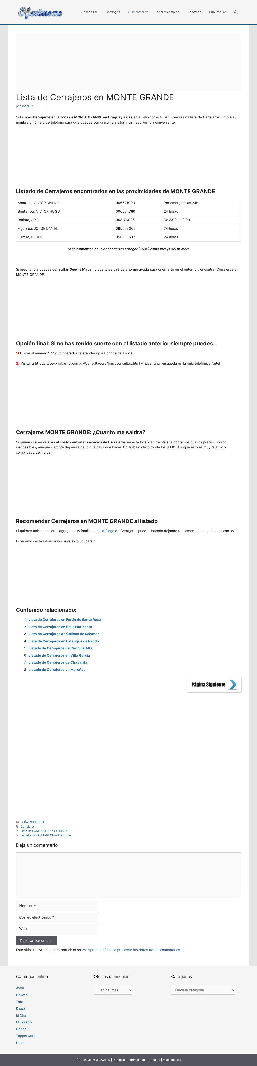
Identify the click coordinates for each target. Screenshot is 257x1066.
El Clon (21, 1015)
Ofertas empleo (168, 12)
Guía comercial (138, 12)
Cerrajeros (28, 826)
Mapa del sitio (173, 1060)
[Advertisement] (128, 62)
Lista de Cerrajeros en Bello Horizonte (60, 627)
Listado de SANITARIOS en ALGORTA (46, 835)
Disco (20, 1009)
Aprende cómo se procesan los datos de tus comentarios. (134, 950)
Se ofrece (194, 12)
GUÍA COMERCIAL (33, 822)
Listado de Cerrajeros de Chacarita (57, 662)
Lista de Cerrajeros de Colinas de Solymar (63, 634)
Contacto (153, 1060)
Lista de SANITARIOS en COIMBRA (44, 831)
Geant (21, 1029)
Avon (20, 988)
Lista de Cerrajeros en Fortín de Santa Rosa (64, 620)
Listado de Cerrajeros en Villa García (59, 655)
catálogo (107, 531)
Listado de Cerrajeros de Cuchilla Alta (60, 648)
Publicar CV (217, 12)
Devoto (22, 995)
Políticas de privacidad (129, 1060)
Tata (19, 1002)
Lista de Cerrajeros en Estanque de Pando (63, 641)
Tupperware (25, 1036)
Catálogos (113, 12)
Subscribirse (89, 12)
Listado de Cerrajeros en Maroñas (56, 670)
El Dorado (24, 1022)
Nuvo (20, 1043)
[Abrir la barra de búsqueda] (235, 12)
